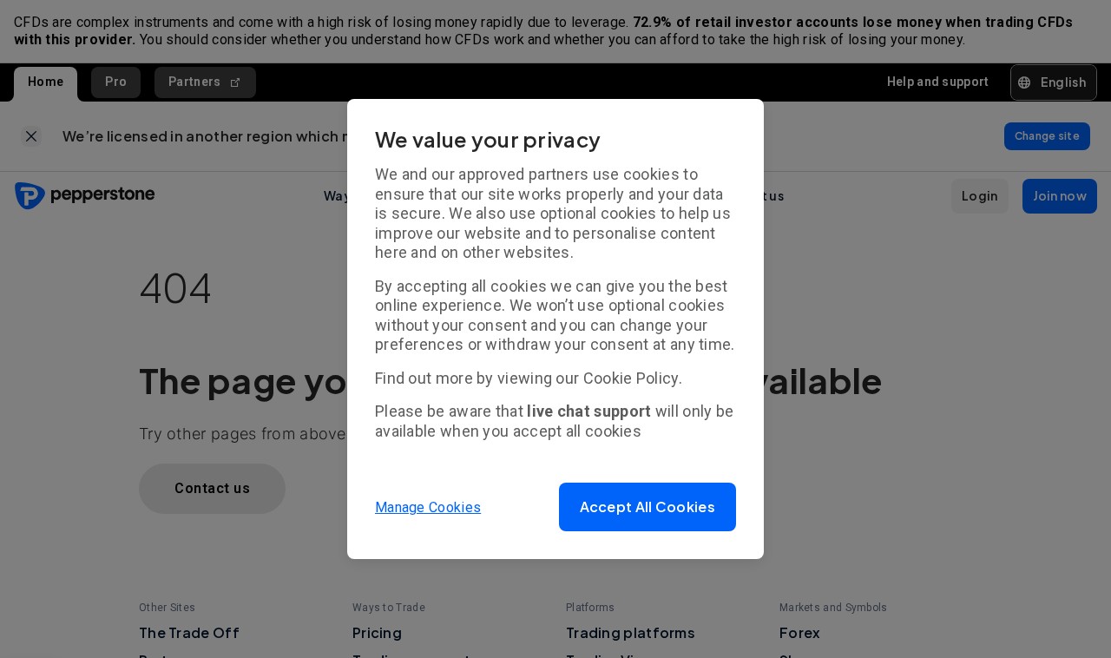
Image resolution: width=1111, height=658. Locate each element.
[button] (647, 507)
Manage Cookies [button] (428, 507)
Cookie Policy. (632, 378)
